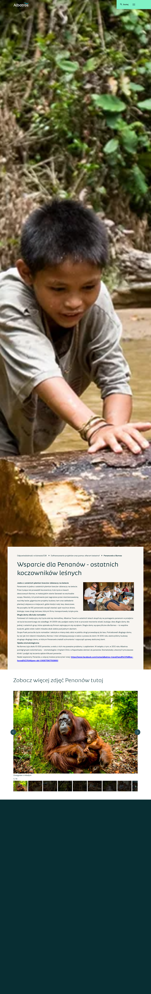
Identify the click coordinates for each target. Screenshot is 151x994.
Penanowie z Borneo (113, 555)
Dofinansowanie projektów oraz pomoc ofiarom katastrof (75, 555)
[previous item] (13, 732)
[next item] (137, 732)
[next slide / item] (136, 787)
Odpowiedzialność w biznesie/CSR (32, 555)
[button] (20, 786)
